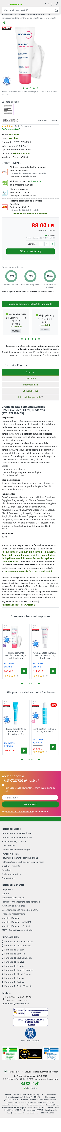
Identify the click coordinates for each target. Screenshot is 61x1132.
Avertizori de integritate (13, 905)
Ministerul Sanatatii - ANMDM (16, 921)
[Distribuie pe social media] (4, 23)
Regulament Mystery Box (14, 841)
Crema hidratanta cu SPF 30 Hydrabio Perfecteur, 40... (16, 731)
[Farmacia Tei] (16, 4)
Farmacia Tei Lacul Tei (14, 953)
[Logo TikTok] (37, 1083)
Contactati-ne (8, 878)
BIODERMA (14, 134)
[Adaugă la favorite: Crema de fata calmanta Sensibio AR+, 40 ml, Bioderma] (34, 626)
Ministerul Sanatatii (11, 918)
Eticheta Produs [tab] (30, 390)
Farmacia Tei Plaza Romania (17, 945)
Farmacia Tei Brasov (14, 978)
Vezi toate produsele (47, 120)
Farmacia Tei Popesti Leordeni (18, 969)
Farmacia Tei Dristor (14, 949)
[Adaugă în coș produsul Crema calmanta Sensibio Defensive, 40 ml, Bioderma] (24, 671)
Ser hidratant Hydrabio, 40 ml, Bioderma (44, 730)
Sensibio (13, 138)
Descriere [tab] (30, 372)
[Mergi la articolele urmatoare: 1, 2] (22, 339)
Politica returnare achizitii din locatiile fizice (23, 861)
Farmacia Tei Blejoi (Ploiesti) (17, 986)
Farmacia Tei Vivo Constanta (18, 957)
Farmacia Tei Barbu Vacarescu (18, 941)
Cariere (5, 893)
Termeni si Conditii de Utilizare (16, 833)
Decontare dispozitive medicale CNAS (20, 909)
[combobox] (30, 10)
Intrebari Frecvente (11, 865)
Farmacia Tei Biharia (14, 965)
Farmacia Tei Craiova (14, 982)
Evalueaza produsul (11, 129)
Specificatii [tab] (30, 378)
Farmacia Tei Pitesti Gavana (17, 974)
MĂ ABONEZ (30, 804)
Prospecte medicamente (13, 913)
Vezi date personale (25, 811)
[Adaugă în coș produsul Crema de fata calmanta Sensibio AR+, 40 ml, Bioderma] (53, 671)
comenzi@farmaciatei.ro (17, 1003)
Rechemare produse (11, 874)
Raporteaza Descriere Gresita (18, 604)
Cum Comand (8, 845)
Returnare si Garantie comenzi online (20, 857)
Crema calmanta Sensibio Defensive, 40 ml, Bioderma (16, 655)
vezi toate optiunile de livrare (31, 213)
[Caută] (56, 10)
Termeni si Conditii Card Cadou (17, 837)
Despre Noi (7, 889)
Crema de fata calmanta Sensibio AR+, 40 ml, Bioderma (44, 655)
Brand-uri (6, 870)
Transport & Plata (10, 853)
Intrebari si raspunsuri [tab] (30, 397)
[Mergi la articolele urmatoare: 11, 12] (39, 339)
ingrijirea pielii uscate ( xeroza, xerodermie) (28, 571)
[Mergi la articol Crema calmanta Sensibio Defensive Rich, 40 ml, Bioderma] (23, 88)
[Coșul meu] (52, 4)
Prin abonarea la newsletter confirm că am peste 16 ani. (30, 789)
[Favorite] (47, 4)
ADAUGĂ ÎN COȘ (32, 251)
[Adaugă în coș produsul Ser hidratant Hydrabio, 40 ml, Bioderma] (53, 747)
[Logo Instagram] (32, 1083)
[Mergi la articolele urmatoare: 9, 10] (35, 339)
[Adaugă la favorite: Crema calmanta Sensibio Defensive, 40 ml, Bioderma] (5, 626)
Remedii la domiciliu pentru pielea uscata (24, 555)
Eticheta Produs (21, 153)
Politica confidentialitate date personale (21, 901)
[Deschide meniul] (4, 4)
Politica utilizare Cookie (13, 897)
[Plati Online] (30, 1088)
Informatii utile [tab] (30, 384)
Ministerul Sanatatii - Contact (16, 926)
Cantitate (32, 243)
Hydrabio (8, 746)
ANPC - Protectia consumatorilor (17, 930)
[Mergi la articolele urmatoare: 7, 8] (32, 339)
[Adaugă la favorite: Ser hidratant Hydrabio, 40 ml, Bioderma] (34, 702)
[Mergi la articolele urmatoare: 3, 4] (25, 339)
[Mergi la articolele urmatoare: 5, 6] (28, 339)
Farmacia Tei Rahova (14, 961)
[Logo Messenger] (28, 1083)
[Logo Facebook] (23, 1083)
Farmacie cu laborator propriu (16, 849)
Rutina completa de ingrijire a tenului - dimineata (29, 551)
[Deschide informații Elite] (7, 630)
